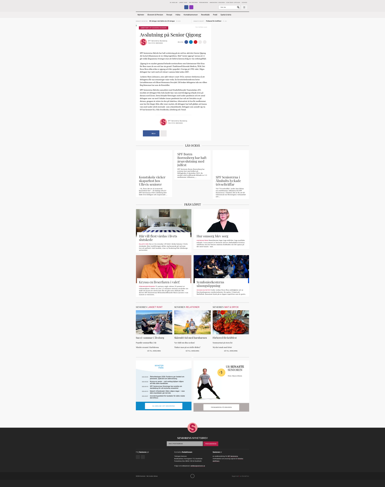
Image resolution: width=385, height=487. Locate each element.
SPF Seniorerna (233, 456)
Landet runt (183, 2)
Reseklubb (205, 15)
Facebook (186, 7)
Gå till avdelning (154, 351)
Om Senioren (193, 2)
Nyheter (141, 15)
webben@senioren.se (197, 466)
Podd (215, 15)
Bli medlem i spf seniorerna (163, 406)
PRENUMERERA (203, 2)
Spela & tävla (226, 15)
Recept (169, 15)
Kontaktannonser (191, 15)
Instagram (191, 7)
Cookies (244, 2)
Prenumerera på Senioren (221, 407)
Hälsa (178, 15)
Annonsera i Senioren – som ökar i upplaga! (225, 2)
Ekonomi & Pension (155, 15)
